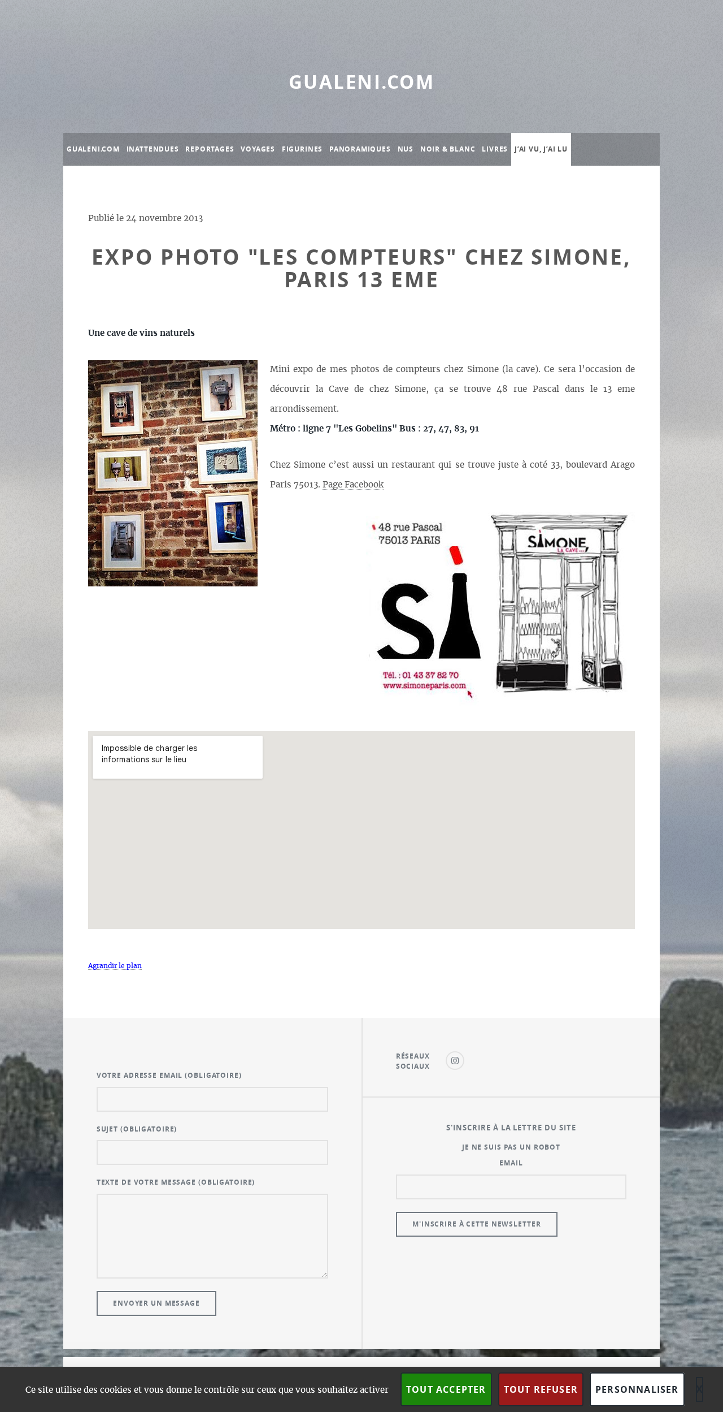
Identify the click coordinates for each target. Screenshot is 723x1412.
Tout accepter (446, 1389)
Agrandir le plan (115, 966)
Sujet (137, 1129)
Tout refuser (541, 1389)
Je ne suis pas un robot (511, 1147)
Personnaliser (637, 1389)
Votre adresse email (169, 1075)
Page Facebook (353, 485)
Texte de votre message (176, 1182)
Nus (405, 149)
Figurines (302, 149)
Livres (495, 149)
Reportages (209, 149)
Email (510, 1163)
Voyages (258, 149)
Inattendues (153, 149)
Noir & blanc (448, 149)
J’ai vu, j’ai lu (541, 149)
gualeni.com (361, 81)
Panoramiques (360, 149)
